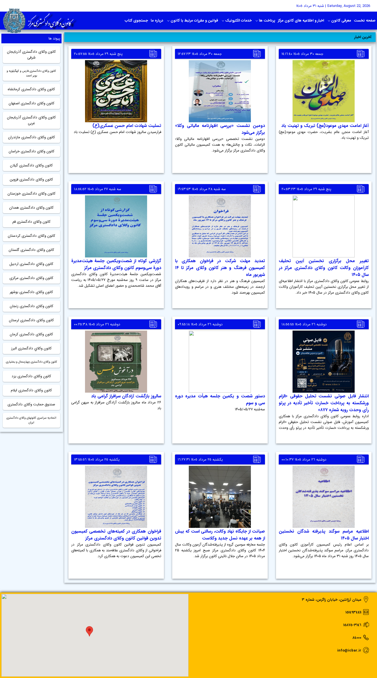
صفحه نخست (365, 20)
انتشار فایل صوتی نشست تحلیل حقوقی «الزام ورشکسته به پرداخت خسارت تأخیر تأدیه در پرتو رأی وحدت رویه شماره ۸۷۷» (324, 403)
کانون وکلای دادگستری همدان (31, 208)
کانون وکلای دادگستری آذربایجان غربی (31, 120)
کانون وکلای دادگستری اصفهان (31, 103)
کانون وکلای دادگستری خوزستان (31, 193)
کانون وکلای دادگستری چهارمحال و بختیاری (31, 362)
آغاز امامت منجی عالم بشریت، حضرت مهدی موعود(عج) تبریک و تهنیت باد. (324, 135)
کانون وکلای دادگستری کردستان (31, 236)
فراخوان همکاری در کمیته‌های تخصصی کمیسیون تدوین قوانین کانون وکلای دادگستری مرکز (116, 535)
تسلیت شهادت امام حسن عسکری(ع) (126, 125)
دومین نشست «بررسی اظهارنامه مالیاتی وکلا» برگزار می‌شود (220, 129)
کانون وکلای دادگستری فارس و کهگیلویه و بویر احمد (31, 73)
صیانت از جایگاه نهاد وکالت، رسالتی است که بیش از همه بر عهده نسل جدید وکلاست (220, 535)
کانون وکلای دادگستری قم (31, 222)
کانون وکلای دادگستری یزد (31, 376)
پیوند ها (54, 38)
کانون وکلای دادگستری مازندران (31, 137)
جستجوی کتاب (136, 20)
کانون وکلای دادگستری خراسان (31, 151)
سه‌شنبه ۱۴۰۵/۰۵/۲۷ (250, 409)
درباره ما (157, 20)
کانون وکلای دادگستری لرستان (31, 320)
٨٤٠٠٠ (356, 638)
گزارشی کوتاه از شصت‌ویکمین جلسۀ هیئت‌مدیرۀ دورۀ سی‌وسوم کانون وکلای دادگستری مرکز (116, 264)
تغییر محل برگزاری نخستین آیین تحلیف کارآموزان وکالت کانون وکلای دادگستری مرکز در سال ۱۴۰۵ (324, 267)
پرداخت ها (267, 20)
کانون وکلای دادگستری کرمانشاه (31, 89)
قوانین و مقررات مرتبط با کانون (194, 20)
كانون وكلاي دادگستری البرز (31, 348)
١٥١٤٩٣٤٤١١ (353, 612)
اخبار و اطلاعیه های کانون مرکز (301, 20)
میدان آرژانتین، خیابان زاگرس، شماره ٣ (331, 600)
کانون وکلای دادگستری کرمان (31, 334)
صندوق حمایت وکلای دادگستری (31, 404)
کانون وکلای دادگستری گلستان (31, 250)
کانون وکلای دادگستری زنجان (31, 306)
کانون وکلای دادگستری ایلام (31, 390)
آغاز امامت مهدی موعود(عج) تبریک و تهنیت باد (325, 125)
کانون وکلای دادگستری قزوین (31, 179)
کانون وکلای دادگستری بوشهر (31, 292)
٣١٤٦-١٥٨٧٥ (352, 625)
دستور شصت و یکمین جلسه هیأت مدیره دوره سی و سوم (220, 399)
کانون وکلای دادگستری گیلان (31, 165)
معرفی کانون (341, 20)
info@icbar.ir (349, 650)
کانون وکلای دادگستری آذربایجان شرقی (31, 54)
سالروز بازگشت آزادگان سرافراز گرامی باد (126, 396)
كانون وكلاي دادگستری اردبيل (31, 264)
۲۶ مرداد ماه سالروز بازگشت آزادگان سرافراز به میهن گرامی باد (116, 405)
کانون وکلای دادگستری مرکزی (31, 278)
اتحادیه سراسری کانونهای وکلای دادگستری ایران (31, 420)
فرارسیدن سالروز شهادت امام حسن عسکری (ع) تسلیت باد (117, 132)
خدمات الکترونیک (238, 20)
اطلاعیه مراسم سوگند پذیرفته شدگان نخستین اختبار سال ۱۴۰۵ (324, 535)
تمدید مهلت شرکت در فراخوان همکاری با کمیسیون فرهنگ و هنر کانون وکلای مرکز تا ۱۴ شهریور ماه (220, 267)
